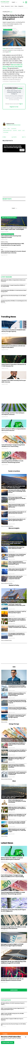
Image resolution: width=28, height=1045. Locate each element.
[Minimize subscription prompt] (25, 1037)
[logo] (4, 2)
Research (7, 6)
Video (16, 6)
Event (12, 6)
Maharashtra (13, 128)
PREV (4, 137)
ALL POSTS (14, 137)
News (2, 6)
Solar (23, 130)
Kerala (9, 128)
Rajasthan (15, 130)
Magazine (20, 6)
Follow (4, 48)
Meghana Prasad (13, 28)
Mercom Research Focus (7, 130)
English (13, 2)
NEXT (23, 137)
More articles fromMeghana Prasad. (13, 124)
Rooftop (19, 130)
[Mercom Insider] (8, 12)
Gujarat (4, 128)
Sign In (21, 104)
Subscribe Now (7, 1042)
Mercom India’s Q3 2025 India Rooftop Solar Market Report (12, 66)
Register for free (14, 107)
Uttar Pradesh (5, 132)
